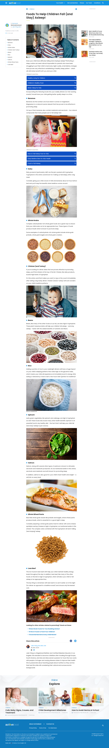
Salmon (10, 59)
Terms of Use (42, 728)
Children (32, 9)
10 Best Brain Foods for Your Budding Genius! (44, 629)
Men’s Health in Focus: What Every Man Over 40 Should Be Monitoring (96, 33)
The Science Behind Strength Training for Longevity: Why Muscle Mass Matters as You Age (96, 43)
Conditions (97, 3)
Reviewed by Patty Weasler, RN (81, 712)
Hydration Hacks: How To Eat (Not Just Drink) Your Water (96, 53)
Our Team (89, 3)
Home (27, 9)
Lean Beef (10, 64)
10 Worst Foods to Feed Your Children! (42, 632)
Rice (9, 54)
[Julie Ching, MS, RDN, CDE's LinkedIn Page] (34, 650)
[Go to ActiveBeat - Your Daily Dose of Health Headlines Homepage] (13, 3)
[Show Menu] (6, 3)
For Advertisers (52, 728)
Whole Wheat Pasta (13, 62)
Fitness (82, 3)
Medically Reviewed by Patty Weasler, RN (17, 715)
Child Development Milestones (52, 710)
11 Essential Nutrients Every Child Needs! (42, 634)
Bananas (10, 42)
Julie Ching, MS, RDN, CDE (18, 27)
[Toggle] (64, 3)
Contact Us (50, 724)
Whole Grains (11, 47)
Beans (9, 52)
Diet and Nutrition (72, 3)
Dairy (9, 45)
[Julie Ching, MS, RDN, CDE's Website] (31, 650)
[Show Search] (103, 3)
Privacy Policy (33, 728)
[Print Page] (76, 9)
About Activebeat (35, 724)
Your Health (59, 3)
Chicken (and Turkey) (13, 50)
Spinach (10, 57)
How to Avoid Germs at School (85, 710)
